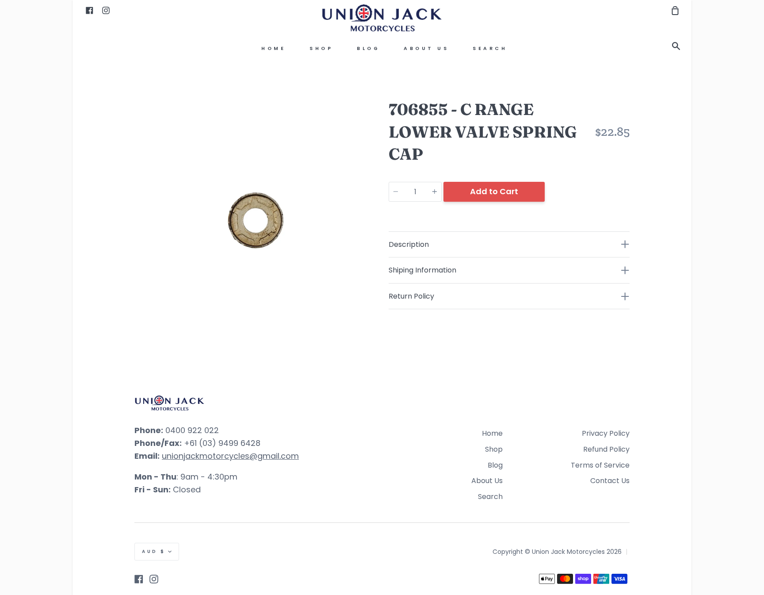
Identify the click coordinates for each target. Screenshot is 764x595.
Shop (321, 48)
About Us (426, 48)
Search (490, 48)
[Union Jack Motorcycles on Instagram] (153, 579)
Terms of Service (600, 465)
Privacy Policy (606, 433)
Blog (368, 48)
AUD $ (154, 551)
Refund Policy (606, 449)
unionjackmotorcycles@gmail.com (230, 455)
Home (273, 48)
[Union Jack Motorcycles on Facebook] (138, 579)
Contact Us (610, 481)
